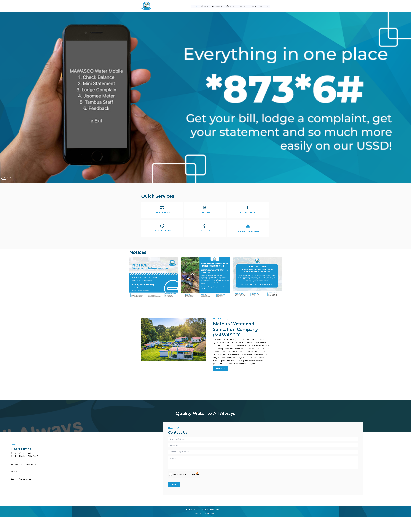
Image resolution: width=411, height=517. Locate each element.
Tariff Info (205, 212)
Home (195, 6)
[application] (207, 6)
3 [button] (10, 178)
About (203, 6)
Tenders (243, 6)
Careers (253, 6)
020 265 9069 (20, 472)
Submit (174, 484)
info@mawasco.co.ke (24, 479)
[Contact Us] (205, 226)
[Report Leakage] (248, 207)
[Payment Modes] (162, 207)
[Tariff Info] (205, 207)
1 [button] (4, 178)
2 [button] (7, 178)
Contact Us (263, 6)
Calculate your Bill (162, 230)
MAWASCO (159, 6)
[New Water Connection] (247, 225)
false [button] (407, 178)
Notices (189, 509)
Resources (216, 6)
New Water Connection (248, 231)
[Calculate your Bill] (162, 226)
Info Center (230, 6)
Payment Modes (162, 212)
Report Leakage (247, 212)
